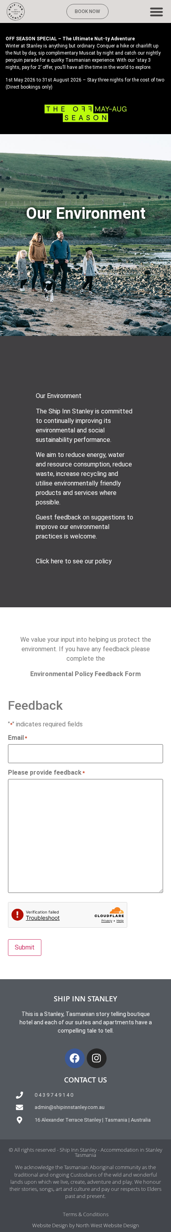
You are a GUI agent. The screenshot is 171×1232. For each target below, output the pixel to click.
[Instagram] (97, 1058)
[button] (156, 11)
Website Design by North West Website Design (85, 1225)
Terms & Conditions (86, 1214)
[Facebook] (75, 1058)
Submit (25, 947)
